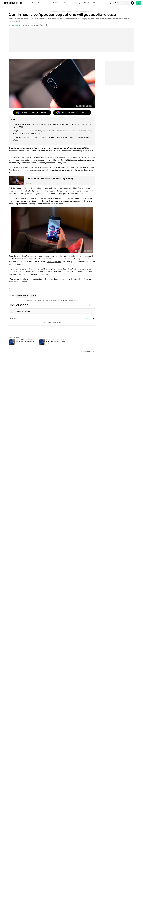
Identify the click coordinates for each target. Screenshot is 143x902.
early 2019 (62, 163)
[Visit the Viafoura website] (91, 351)
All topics (87, 3)
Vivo (50, 151)
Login (138, 3)
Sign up (92, 305)
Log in (87, 305)
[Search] (110, 3)
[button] (71, 3)
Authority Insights (76, 3)
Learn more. (88, 11)
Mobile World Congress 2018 (74, 148)
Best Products (57, 3)
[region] (52, 328)
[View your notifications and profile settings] (93, 318)
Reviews (48, 3)
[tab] (14, 318)
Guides (66, 3)
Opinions (41, 3)
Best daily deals (120, 3)
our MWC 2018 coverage (78, 167)
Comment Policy (63, 300)
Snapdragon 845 (54, 261)
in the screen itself (50, 191)
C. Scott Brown (15, 25)
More (95, 3)
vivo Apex (34, 148)
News (34, 3)
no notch (42, 170)
